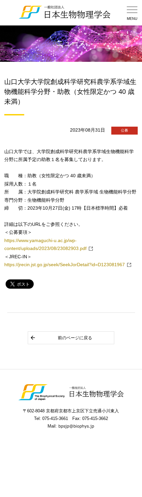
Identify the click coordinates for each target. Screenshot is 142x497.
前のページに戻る (75, 337)
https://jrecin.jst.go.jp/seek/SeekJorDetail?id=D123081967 (64, 264)
